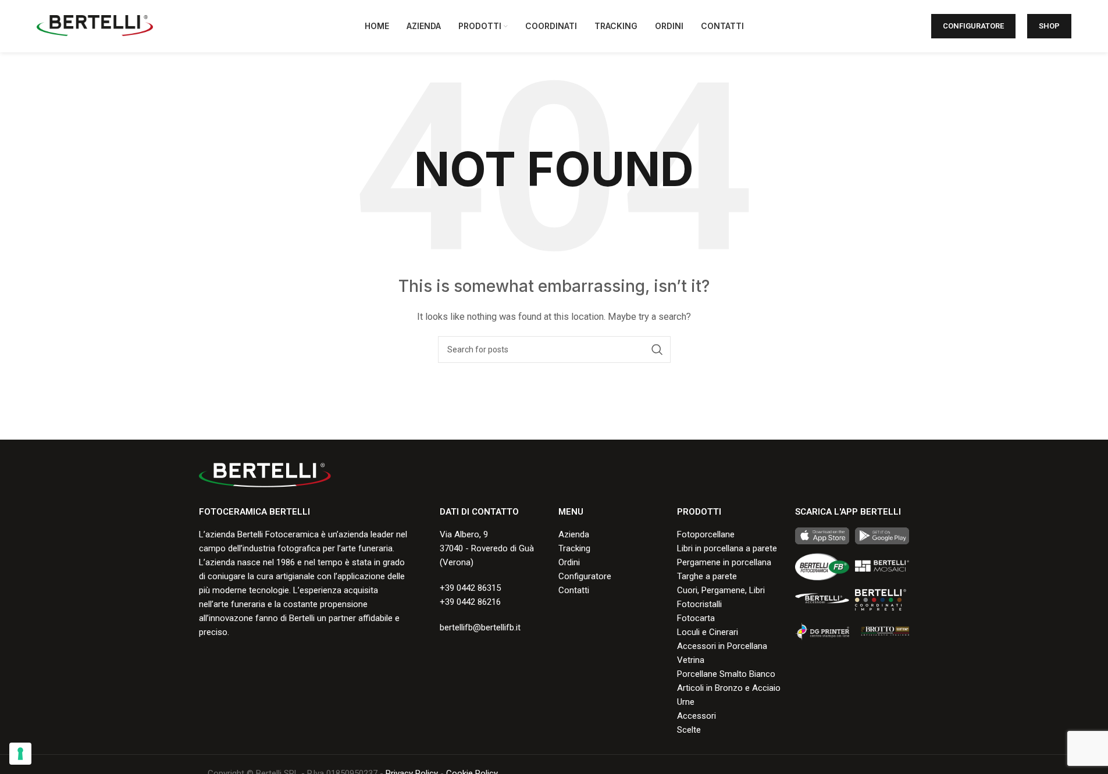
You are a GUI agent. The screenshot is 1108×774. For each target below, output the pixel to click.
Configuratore (973, 26)
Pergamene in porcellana (724, 562)
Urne (685, 702)
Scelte (689, 730)
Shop (1049, 26)
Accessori (696, 716)
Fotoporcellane (706, 534)
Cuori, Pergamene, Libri (721, 590)
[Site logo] (95, 25)
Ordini (569, 562)
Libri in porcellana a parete (727, 548)
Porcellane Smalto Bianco (726, 674)
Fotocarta (696, 618)
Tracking (574, 548)
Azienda (573, 534)
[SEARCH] (657, 349)
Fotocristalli (699, 604)
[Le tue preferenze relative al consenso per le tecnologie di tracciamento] (20, 754)
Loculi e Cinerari (707, 632)
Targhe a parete (707, 576)
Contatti (573, 590)
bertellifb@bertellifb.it (480, 627)
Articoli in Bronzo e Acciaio (729, 688)
